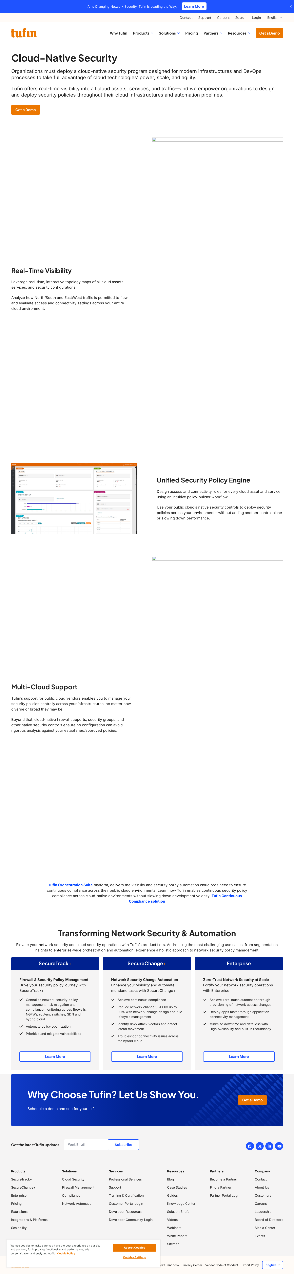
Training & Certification (126, 1195)
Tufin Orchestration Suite (70, 885)
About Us (262, 1187)
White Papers (177, 1236)
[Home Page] (24, 32)
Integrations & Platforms (29, 1220)
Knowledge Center (181, 1203)
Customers (263, 1195)
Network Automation (77, 1203)
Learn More (55, 1056)
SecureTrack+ (21, 1179)
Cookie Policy (66, 1253)
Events (260, 1236)
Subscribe (123, 1145)
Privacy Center (192, 1265)
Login (256, 17)
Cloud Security (73, 1179)
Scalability (19, 1228)
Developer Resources (125, 1212)
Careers (223, 17)
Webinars (174, 1228)
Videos (172, 1220)
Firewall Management (78, 1187)
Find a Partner (220, 1187)
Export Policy (250, 1265)
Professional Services (125, 1179)
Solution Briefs (178, 1212)
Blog (170, 1179)
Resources (175, 1171)
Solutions (69, 1171)
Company (262, 1171)
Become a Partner (223, 1179)
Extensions (19, 1212)
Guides (172, 1195)
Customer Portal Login (126, 1203)
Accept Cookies (134, 1247)
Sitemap (173, 1244)
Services (116, 1171)
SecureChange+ (23, 1187)
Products (18, 1171)
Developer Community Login (131, 1220)
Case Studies (177, 1187)
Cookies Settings (134, 1257)
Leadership (263, 1212)
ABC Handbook (169, 1265)
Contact (186, 17)
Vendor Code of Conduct (221, 1265)
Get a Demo (269, 33)
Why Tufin (118, 33)
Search (240, 17)
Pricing (191, 33)
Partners (217, 1171)
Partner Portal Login (225, 1195)
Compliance (71, 1195)
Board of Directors (269, 1220)
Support (204, 17)
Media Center (265, 1228)
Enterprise (18, 1195)
